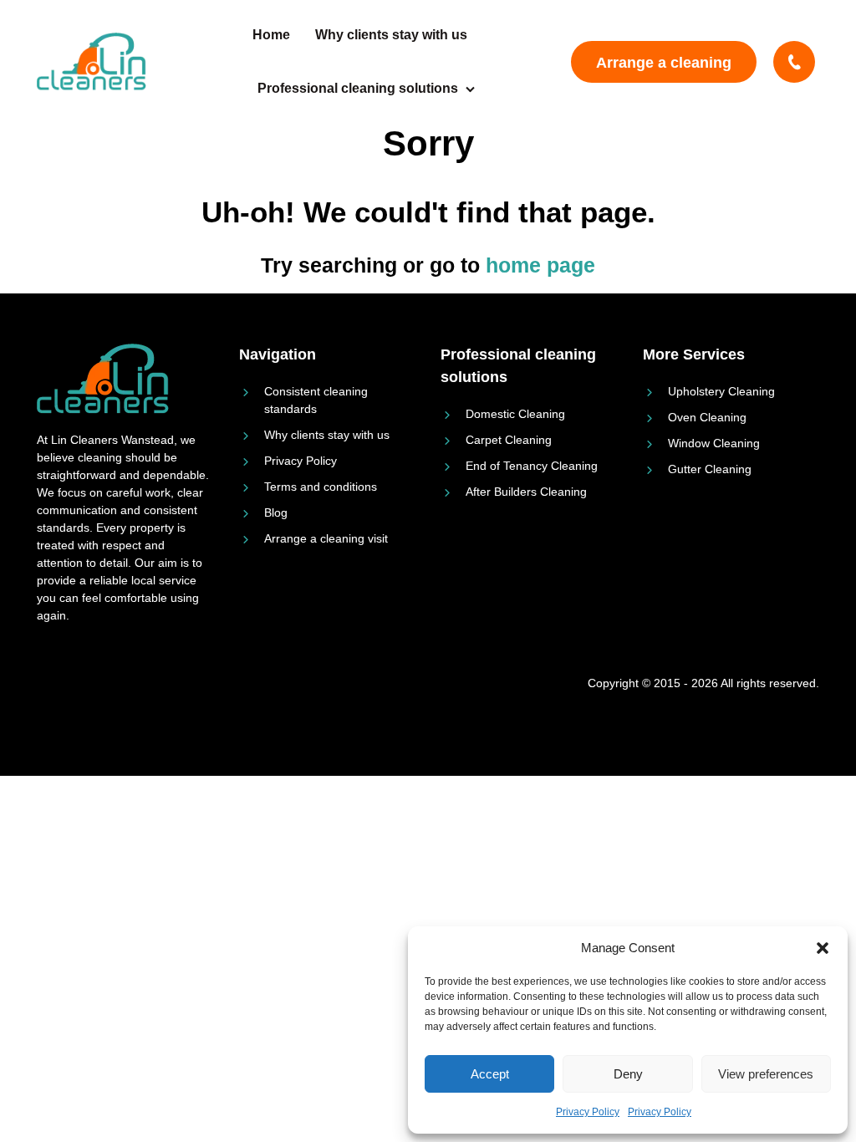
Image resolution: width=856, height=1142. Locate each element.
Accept (490, 1074)
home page (540, 265)
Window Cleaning (714, 443)
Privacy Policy (587, 1112)
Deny (628, 1074)
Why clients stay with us (391, 35)
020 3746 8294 (796, 62)
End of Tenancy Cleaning (532, 465)
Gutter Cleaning (710, 469)
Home (271, 35)
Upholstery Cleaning (721, 391)
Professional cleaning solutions (357, 88)
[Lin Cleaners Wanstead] (93, 62)
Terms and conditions (320, 486)
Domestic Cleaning (515, 414)
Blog (276, 512)
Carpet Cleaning (509, 439)
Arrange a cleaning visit (663, 68)
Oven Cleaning (707, 417)
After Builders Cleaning (526, 491)
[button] (822, 948)
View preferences (765, 1074)
